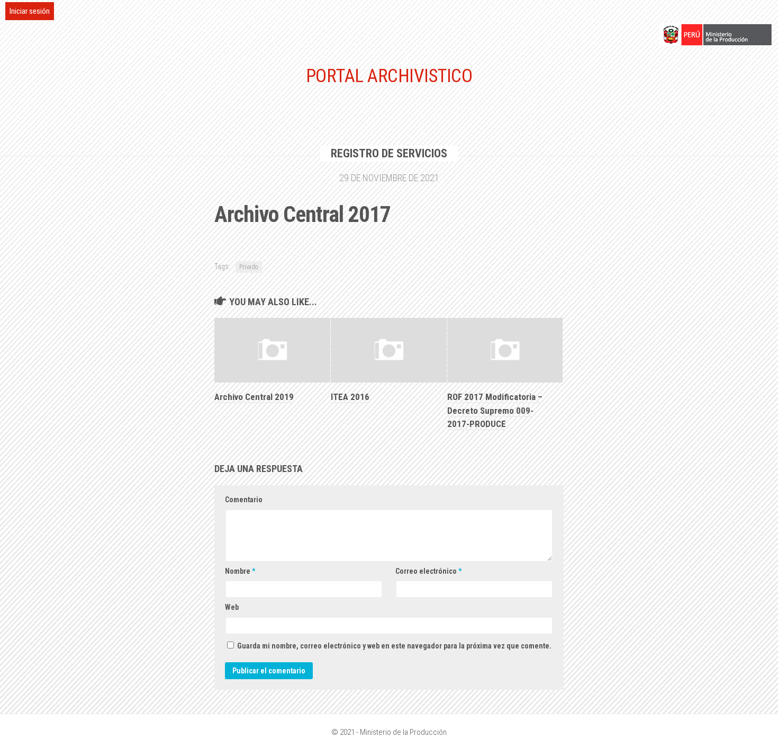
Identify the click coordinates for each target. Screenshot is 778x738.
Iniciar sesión (30, 11)
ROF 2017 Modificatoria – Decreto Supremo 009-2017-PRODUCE (494, 410)
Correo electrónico (428, 571)
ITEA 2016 (350, 397)
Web (232, 607)
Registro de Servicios (389, 153)
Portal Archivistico (389, 76)
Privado (248, 267)
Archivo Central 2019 (254, 397)
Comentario (244, 499)
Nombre (240, 571)
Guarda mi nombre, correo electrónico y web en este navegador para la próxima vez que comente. (394, 646)
